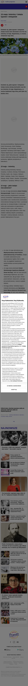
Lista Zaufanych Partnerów (16, 381)
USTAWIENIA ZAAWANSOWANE (14, 385)
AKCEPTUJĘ (14, 389)
